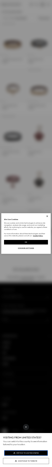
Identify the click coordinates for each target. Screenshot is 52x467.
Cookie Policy (38, 236)
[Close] (26, 427)
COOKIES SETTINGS (26, 248)
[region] (26, 233)
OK (26, 242)
